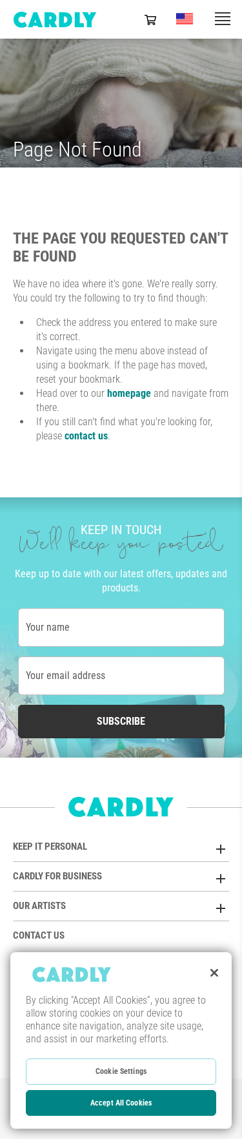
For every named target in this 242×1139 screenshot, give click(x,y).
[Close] (214, 973)
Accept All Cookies (121, 1102)
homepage (129, 393)
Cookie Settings (121, 1071)
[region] (121, 1040)
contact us (86, 436)
